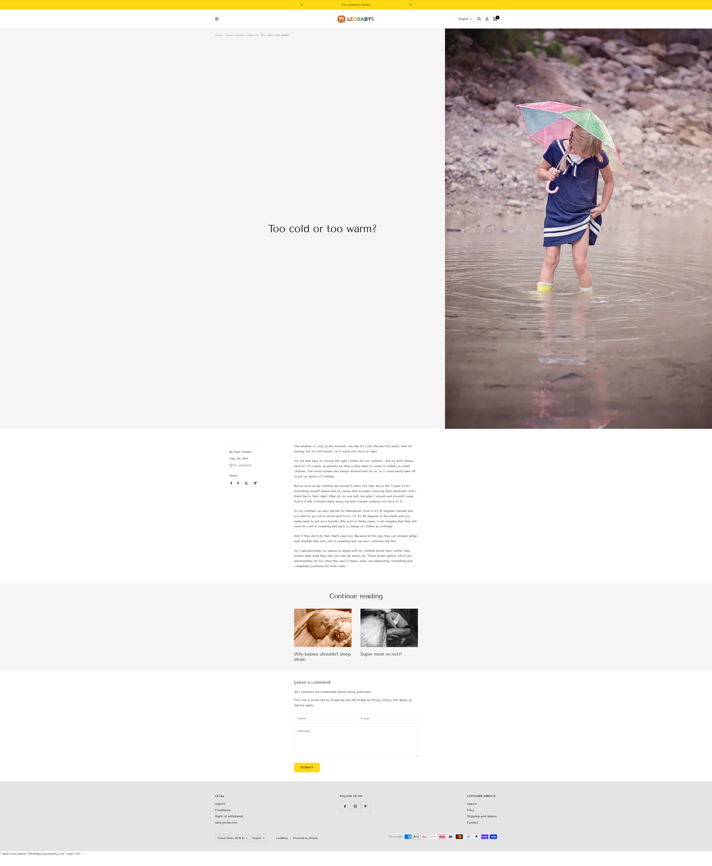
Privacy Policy (382, 700)
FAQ (470, 810)
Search (472, 804)
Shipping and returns (482, 816)
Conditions (223, 810)
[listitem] (231, 483)
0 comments (243, 465)
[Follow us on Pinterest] (365, 806)
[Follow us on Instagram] (355, 806)
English (463, 19)
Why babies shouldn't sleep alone (322, 656)
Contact (472, 822)
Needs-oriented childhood (241, 35)
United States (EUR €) (230, 838)
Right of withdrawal (229, 816)
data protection (226, 822)
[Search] (479, 19)
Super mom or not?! (381, 654)
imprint (220, 804)
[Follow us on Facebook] (345, 806)
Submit (307, 767)
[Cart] (495, 19)
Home (219, 35)
